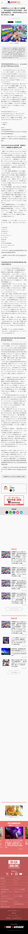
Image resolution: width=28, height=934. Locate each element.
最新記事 (2, 878)
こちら (9, 355)
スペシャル (3, 886)
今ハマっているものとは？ (7, 898)
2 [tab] (10, 852)
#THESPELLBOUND (15, 460)
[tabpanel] (14, 836)
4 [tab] (15, 852)
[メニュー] (2, 2)
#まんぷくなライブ (17, 131)
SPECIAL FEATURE (5, 906)
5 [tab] (17, 852)
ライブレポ (3, 881)
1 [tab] (8, 852)
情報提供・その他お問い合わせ (14, 918)
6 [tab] (19, 852)
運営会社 (14, 913)
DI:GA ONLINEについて (14, 910)
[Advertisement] (14, 531)
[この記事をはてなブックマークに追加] (21, 513)
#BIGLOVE (6, 460)
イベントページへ (14, 609)
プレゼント (3, 883)
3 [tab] (13, 852)
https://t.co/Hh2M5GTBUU (16, 250)
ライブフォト (3, 904)
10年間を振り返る (5, 889)
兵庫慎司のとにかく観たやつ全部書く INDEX (14, 476)
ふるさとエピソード (5, 896)
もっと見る (14, 672)
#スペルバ (14, 462)
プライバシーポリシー (14, 915)
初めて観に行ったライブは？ (6, 892)
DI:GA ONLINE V (4, 901)
